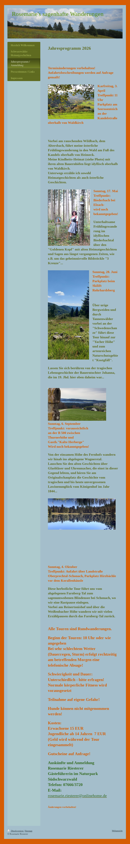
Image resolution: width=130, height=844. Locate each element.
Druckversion (17, 831)
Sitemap (28, 831)
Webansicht (117, 830)
